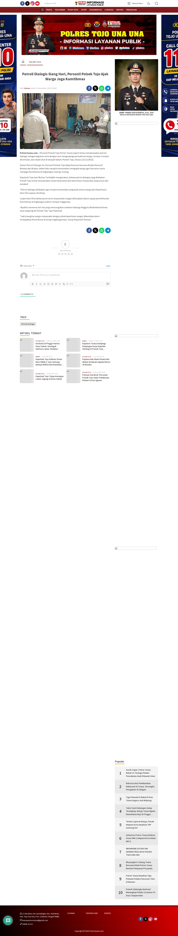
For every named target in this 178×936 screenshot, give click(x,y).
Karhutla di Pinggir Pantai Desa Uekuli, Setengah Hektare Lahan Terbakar (48, 346)
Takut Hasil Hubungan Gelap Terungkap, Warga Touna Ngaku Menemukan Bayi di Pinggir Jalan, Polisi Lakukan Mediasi (140, 811)
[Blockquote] (56, 284)
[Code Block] (60, 284)
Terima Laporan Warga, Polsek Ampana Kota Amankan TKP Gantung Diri (140, 824)
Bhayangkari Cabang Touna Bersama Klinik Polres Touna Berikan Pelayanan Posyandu (139, 865)
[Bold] (33, 284)
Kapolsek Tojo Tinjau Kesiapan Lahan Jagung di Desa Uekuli (50, 377)
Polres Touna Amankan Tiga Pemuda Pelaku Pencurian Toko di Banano (140, 878)
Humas (27, 88)
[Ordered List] (48, 284)
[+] (71, 284)
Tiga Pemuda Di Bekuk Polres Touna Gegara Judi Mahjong (139, 799)
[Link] (64, 284)
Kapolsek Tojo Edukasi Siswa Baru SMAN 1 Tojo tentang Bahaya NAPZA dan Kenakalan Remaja (49, 362)
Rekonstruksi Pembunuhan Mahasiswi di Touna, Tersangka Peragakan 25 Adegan (140, 786)
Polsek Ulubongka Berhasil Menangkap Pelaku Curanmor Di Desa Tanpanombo (140, 892)
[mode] (148, 3)
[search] (156, 3)
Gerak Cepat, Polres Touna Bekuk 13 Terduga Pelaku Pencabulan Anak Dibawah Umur (140, 773)
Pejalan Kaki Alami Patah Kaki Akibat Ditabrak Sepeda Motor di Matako (96, 362)
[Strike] (44, 284)
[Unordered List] (52, 284)
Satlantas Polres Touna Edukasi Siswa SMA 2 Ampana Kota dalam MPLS (141, 838)
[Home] (42, 10)
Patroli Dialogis (28, 324)
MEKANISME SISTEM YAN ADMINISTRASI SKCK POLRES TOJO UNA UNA (139, 851)
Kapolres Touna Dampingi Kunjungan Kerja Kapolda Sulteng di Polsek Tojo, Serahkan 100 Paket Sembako (95, 346)
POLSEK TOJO (35, 62)
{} (67, 284)
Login (107, 266)
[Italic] (37, 284)
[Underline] (40, 284)
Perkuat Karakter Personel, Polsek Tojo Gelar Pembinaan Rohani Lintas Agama (95, 378)
